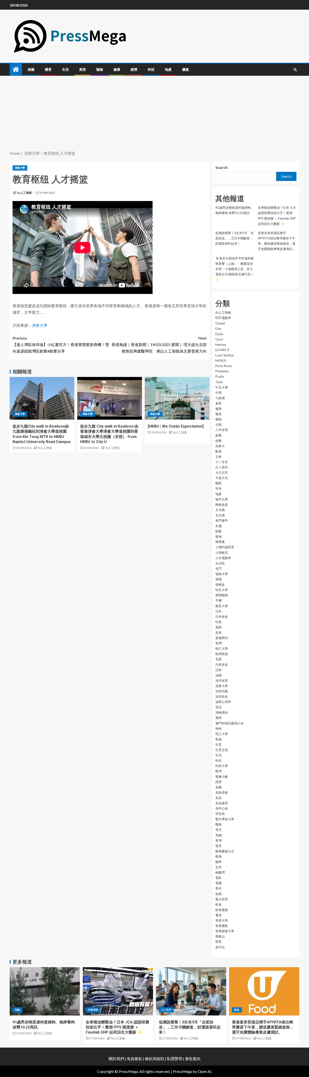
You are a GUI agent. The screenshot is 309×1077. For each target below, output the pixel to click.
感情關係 (221, 595)
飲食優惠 (221, 910)
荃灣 (218, 840)
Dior (218, 329)
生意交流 (221, 750)
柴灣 (218, 643)
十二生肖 (221, 462)
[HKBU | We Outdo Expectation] (176, 426)
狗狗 (218, 728)
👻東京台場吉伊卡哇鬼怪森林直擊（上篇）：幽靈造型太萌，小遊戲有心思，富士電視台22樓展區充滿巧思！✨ (234, 268)
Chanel (220, 323)
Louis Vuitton (224, 355)
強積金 (220, 584)
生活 (65, 69)
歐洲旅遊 (221, 654)
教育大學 (221, 606)
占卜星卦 (221, 467)
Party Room (223, 366)
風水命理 (221, 899)
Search (221, 167)
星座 (218, 632)
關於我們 (117, 1058)
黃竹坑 (220, 947)
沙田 (218, 670)
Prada (219, 376)
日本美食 (221, 616)
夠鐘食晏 (221, 505)
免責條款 (134, 1058)
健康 (116, 69)
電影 (218, 878)
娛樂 (31, 69)
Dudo (219, 334)
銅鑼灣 (220, 872)
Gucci (219, 339)
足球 (218, 867)
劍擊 (218, 441)
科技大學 (221, 766)
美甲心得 (221, 808)
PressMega (182, 1071)
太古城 (220, 515)
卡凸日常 (221, 472)
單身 (218, 488)
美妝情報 (221, 792)
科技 (151, 69)
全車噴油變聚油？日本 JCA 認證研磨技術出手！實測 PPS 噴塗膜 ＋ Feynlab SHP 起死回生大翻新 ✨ (117, 1027)
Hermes (220, 345)
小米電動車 (223, 558)
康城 (218, 579)
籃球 (218, 771)
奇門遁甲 (221, 520)
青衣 (218, 888)
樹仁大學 (221, 648)
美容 (82, 69)
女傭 (218, 526)
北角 (218, 457)
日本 (218, 611)
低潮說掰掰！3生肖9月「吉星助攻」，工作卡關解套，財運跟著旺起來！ (234, 238)
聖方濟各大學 (224, 819)
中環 (218, 393)
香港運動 (221, 926)
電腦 (218, 883)
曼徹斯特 (221, 638)
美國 (218, 787)
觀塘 (218, 856)
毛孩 (218, 659)
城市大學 (221, 499)
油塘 (218, 675)
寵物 (99, 69)
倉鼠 (218, 403)
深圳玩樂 (221, 691)
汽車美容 (221, 665)
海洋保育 (221, 680)
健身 (218, 414)
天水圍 (220, 510)
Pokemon (222, 371)
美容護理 (221, 803)
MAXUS (220, 360)
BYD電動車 (223, 318)
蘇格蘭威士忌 (224, 851)
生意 (218, 744)
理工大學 (221, 734)
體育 (48, 69)
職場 (218, 824)
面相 (218, 894)
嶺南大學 (221, 574)
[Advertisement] (154, 113)
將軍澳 (220, 542)
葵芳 (218, 846)
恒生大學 (221, 590)
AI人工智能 (24, 193)
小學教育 (221, 553)
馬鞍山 (220, 936)
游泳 (218, 707)
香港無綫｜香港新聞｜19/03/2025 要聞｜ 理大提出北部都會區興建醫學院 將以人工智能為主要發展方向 (159, 344)
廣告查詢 (192, 1058)
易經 (218, 627)
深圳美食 (221, 696)
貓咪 (218, 862)
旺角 (218, 622)
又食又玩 (221, 478)
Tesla (219, 382)
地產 (168, 69)
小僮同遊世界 (224, 547)
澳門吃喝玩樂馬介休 (229, 723)
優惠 (185, 69)
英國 (218, 835)
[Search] (295, 69)
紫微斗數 (221, 776)
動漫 (218, 451)
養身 (218, 915)
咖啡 (218, 483)
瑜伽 (218, 739)
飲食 (218, 904)
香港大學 (221, 920)
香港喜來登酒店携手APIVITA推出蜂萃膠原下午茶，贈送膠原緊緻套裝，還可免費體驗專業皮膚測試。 (263, 1027)
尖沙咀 (220, 563)
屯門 (218, 568)
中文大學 (221, 387)
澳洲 (218, 718)
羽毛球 (220, 814)
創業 (218, 435)
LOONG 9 (222, 350)
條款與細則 (154, 1058)
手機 (218, 600)
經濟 (134, 69)
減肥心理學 (223, 702)
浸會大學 (20, 167)
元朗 (218, 424)
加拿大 (220, 446)
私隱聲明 (174, 1058)
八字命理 (221, 430)
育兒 (218, 830)
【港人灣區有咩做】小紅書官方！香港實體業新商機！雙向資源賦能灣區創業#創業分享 (61, 344)
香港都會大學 (224, 931)
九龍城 (220, 398)
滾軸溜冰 (221, 712)
